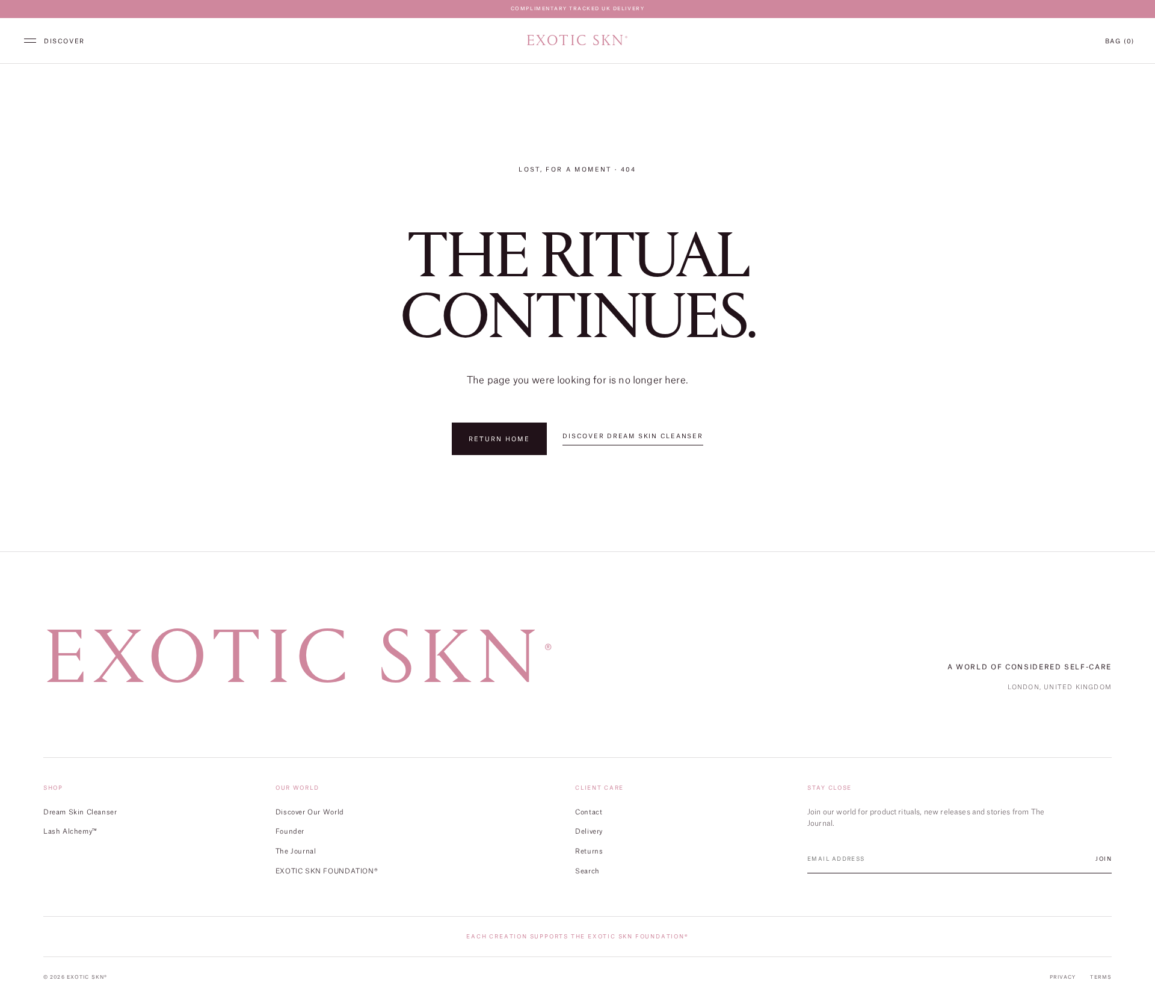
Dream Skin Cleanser (80, 811)
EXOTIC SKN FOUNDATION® (327, 870)
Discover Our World (310, 811)
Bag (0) (1120, 41)
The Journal (296, 850)
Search (587, 870)
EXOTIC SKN (577, 40)
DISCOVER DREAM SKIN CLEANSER (632, 436)
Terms (1101, 977)
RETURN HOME (499, 439)
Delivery (589, 830)
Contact (588, 811)
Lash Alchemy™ (70, 830)
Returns (589, 850)
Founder (290, 830)
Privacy (1063, 977)
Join (1103, 859)
